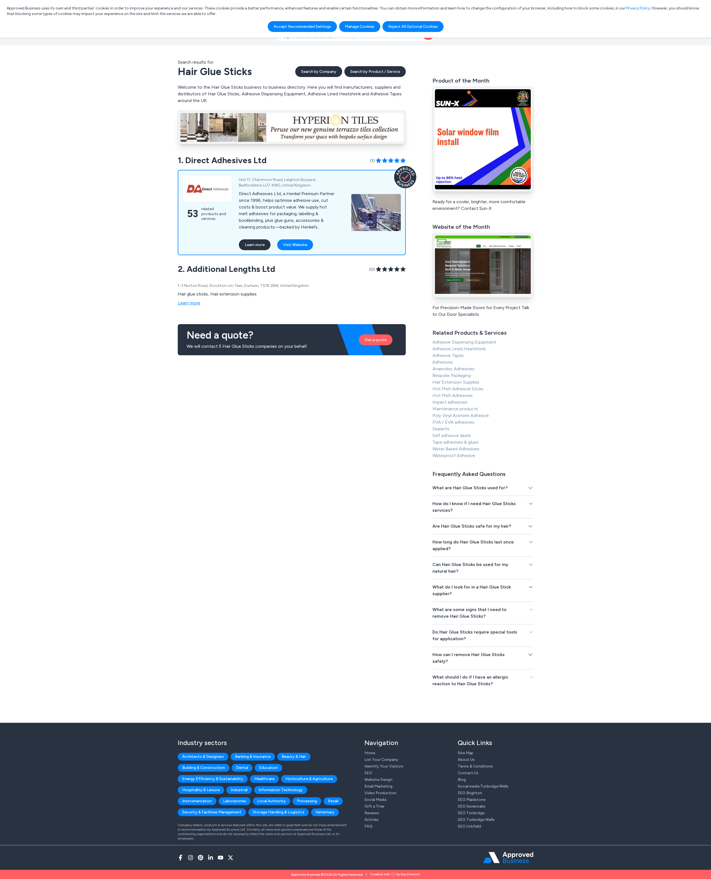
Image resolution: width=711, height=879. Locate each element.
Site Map (465, 753)
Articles (371, 819)
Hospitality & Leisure (201, 790)
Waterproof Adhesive (453, 455)
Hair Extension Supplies (455, 382)
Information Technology (281, 790)
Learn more (255, 244)
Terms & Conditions (475, 766)
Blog (462, 779)
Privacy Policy (638, 8)
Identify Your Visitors (383, 766)
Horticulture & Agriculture (309, 778)
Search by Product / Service (375, 71)
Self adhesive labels (451, 435)
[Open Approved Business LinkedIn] (210, 857)
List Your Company (381, 759)
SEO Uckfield (469, 826)
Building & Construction (203, 767)
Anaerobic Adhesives (453, 368)
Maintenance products (455, 408)
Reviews (371, 813)
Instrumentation (197, 801)
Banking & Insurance (253, 756)
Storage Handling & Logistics (278, 812)
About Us (466, 759)
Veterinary (325, 812)
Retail (333, 801)
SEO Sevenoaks (471, 806)
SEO (368, 773)
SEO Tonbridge (471, 813)
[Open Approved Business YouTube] (220, 857)
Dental (242, 767)
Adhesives (442, 362)
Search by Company (318, 71)
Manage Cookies (359, 26)
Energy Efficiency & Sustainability (212, 778)
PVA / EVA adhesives (453, 422)
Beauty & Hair (294, 756)
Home (369, 753)
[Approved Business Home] (508, 857)
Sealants (440, 428)
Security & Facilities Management (212, 812)
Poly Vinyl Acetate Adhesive (460, 415)
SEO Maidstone (471, 799)
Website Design (378, 779)
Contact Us (468, 773)
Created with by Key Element (395, 874)
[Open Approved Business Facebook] (180, 857)
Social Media (375, 799)
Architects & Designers (203, 756)
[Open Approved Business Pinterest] (200, 857)
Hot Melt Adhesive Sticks (458, 388)
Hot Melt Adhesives (452, 395)
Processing (307, 801)
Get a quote (376, 339)
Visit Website (295, 244)
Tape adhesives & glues (455, 442)
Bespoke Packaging (451, 375)
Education (268, 767)
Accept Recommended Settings (302, 26)
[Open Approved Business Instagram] (190, 857)
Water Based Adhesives (455, 448)
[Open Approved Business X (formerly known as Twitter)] (230, 857)
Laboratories (234, 801)
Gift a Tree (374, 806)
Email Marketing (378, 786)
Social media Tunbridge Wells (483, 786)
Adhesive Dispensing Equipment (464, 342)
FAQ (368, 826)
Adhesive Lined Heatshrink (458, 348)
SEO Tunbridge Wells (476, 819)
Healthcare (264, 778)
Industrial (239, 790)
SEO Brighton (470, 793)
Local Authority (271, 801)
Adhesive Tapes (448, 355)
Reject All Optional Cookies (413, 26)
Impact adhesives (449, 402)
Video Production (380, 793)
